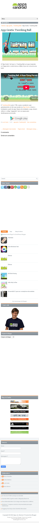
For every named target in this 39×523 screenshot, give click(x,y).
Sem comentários (31, 122)
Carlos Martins (7, 479)
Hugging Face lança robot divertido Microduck (14, 508)
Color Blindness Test (13, 246)
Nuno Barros (7, 486)
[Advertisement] (20, 13)
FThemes (14, 517)
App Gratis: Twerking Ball (16, 30)
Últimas (10, 255)
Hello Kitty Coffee (12, 282)
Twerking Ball (17, 26)
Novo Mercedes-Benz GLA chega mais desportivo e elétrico (17, 501)
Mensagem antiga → (32, 129)
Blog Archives (19, 231)
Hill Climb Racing (12, 273)
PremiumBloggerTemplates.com (20, 518)
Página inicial (21, 129)
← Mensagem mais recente (8, 129)
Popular (4, 231)
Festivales (10, 237)
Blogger (24, 301)
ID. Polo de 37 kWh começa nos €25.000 (12, 495)
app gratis (9, 26)
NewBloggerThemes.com (19, 519)
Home (3, 26)
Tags (11, 231)
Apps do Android (18, 515)
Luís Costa (6, 483)
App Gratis (26, 107)
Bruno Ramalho (8, 476)
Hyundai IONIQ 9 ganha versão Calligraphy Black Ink (15, 498)
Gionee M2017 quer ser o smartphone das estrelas (21, 291)
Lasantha (29, 517)
